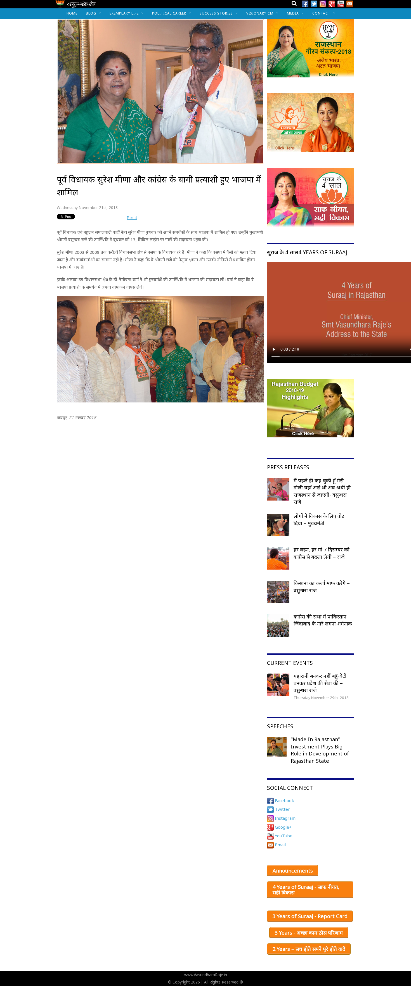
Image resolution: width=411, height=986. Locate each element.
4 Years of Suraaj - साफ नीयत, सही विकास (306, 889)
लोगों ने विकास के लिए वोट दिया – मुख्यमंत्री (319, 520)
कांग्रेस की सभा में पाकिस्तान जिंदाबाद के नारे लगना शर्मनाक (323, 620)
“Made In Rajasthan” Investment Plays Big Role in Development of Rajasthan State (320, 750)
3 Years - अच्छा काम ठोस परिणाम (309, 932)
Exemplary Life (124, 13)
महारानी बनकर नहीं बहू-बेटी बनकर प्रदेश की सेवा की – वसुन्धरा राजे (320, 682)
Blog (91, 13)
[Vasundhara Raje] (75, 5)
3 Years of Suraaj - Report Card (310, 916)
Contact (321, 13)
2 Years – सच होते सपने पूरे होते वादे (309, 948)
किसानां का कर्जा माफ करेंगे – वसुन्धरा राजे (322, 587)
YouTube (283, 835)
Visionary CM (259, 13)
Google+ (283, 827)
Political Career (169, 13)
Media (293, 13)
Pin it (132, 217)
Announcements (293, 870)
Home (72, 13)
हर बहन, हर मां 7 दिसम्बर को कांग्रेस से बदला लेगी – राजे (321, 553)
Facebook (284, 800)
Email (280, 844)
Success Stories (216, 13)
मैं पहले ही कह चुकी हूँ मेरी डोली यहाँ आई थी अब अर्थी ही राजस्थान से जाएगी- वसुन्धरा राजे (322, 491)
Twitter (282, 809)
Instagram (285, 818)
